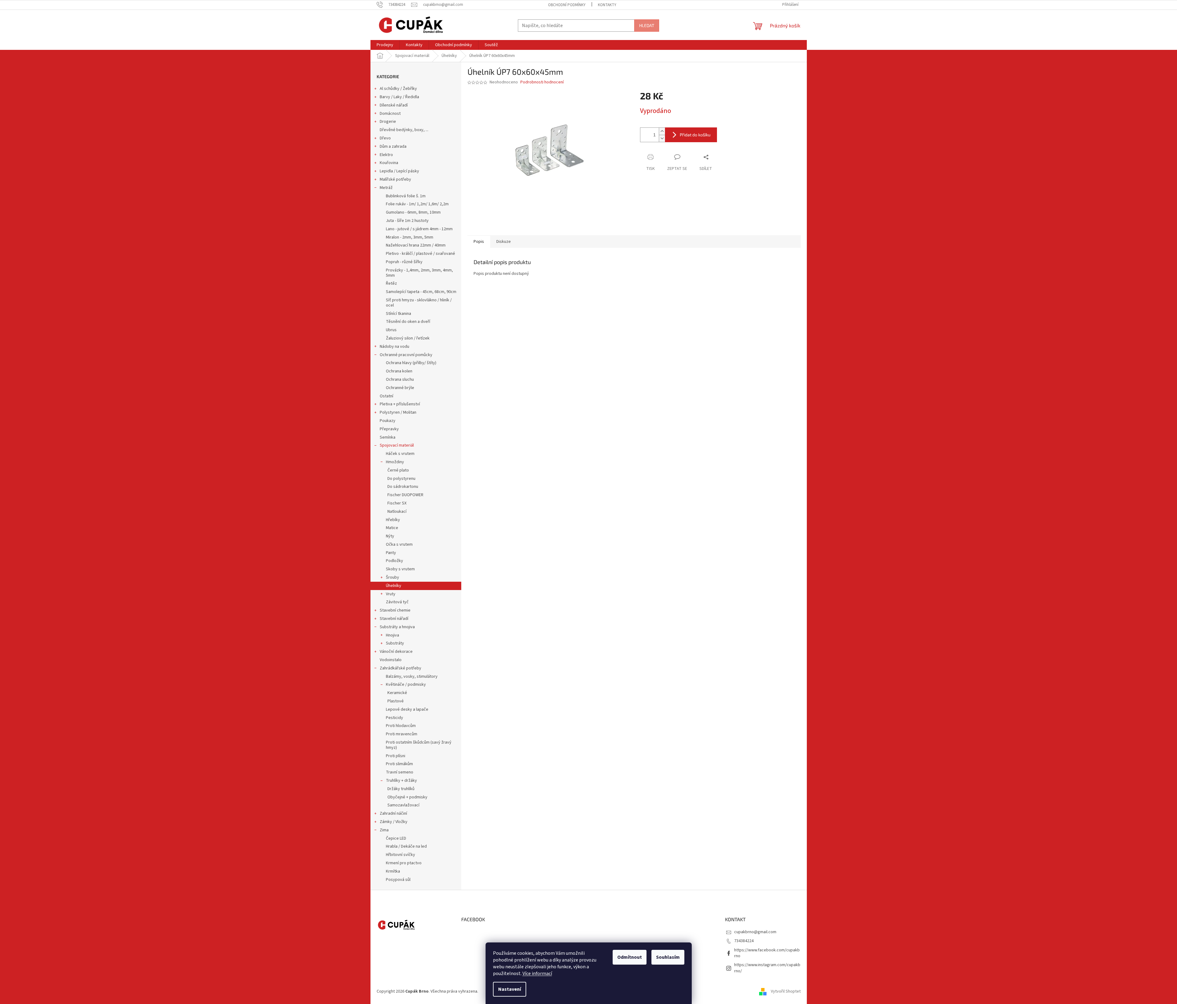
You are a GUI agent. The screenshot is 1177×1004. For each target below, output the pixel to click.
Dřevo (385, 138)
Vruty (390, 594)
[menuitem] (384, 45)
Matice (392, 528)
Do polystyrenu (401, 479)
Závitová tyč (397, 602)
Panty (391, 553)
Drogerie (388, 121)
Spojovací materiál (397, 445)
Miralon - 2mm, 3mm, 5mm (409, 237)
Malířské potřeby (395, 179)
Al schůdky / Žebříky (398, 89)
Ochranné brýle (400, 388)
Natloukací (396, 511)
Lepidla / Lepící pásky (399, 171)
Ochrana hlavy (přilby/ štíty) (411, 363)
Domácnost (390, 113)
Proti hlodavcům (401, 726)
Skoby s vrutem (400, 569)
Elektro (386, 155)
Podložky (394, 561)
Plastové (395, 701)
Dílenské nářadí (394, 105)
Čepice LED (396, 838)
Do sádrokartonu (402, 487)
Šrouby (392, 577)
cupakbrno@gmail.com (755, 932)
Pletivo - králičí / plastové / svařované (420, 254)
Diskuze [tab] (503, 242)
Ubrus (391, 330)
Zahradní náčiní (393, 813)
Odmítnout (629, 957)
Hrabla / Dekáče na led (406, 846)
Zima (384, 830)
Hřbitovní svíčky (400, 855)
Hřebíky (393, 520)
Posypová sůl (398, 880)
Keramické (397, 693)
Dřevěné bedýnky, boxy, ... (404, 130)
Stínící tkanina (398, 314)
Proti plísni (395, 756)
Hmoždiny (395, 462)
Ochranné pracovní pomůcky (406, 355)
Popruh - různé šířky (404, 262)
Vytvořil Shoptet (786, 991)
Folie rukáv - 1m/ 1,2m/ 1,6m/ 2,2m (417, 204)
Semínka (387, 437)
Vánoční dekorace (396, 652)
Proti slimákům (399, 764)
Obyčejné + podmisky (407, 797)
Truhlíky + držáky (401, 780)
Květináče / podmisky (406, 684)
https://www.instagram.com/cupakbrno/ (767, 968)
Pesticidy (394, 718)
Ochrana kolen (399, 371)
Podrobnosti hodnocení (542, 82)
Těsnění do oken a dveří (408, 322)
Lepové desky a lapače (407, 709)
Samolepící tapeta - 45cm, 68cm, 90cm (421, 292)
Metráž (386, 188)
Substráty (395, 643)
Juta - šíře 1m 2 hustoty (407, 221)
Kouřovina (389, 163)
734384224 (744, 941)
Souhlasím (668, 957)
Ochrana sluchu (400, 379)
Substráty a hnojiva (397, 627)
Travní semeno (399, 772)
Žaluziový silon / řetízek (408, 338)
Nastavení (509, 989)
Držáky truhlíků (400, 789)
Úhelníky (393, 586)
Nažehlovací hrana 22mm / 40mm (416, 245)
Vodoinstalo (391, 660)
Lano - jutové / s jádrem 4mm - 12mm (419, 229)
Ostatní (386, 396)
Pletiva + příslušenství (400, 404)
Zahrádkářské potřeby (400, 668)
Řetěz (391, 283)
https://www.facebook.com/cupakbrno (767, 953)
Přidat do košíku (695, 134)
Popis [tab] (479, 242)
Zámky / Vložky (393, 822)
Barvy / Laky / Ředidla (399, 97)
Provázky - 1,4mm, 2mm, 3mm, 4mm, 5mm (419, 273)
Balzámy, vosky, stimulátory (412, 676)
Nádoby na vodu (394, 346)
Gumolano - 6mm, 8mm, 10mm (413, 212)
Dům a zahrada (393, 146)
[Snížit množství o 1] (662, 138)
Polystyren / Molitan (398, 412)
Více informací (537, 973)
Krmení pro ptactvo (404, 863)
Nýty (390, 536)
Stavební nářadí (394, 619)
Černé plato (398, 470)
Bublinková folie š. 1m (406, 196)
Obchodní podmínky (567, 5)
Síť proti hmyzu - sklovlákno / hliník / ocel (419, 302)
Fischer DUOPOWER (405, 495)
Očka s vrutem (399, 544)
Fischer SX (396, 503)
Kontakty (607, 5)
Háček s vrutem (400, 454)
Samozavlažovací (403, 805)
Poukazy (387, 421)
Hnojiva (392, 635)
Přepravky (389, 429)
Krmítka (393, 871)
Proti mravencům (401, 734)
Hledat (646, 25)
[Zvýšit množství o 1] (662, 131)
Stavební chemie (395, 610)
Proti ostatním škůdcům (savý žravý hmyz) (418, 745)
